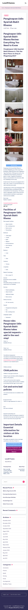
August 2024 (6, 531)
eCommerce (5, 567)
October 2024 (6, 526)
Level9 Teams (10, 459)
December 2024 (7, 520)
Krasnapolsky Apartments (9, 494)
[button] (8, 461)
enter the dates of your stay (10, 360)
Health (4, 573)
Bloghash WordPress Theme (16, 607)
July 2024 (5, 534)
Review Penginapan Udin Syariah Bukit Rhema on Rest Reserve (14, 449)
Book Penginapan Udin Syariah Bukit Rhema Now (14, 444)
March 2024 (6, 544)
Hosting (5, 576)
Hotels (6, 15)
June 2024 (5, 536)
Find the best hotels (16, 594)
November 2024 (7, 523)
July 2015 (5, 558)
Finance (5, 570)
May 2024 (5, 539)
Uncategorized (6, 581)
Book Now (14, 165)
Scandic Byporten (7, 500)
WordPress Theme (7, 584)
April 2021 (5, 555)
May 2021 (5, 553)
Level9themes (8, 3)
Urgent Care (6, 594)
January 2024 (6, 550)
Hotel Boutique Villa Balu (9, 497)
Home (3, 7)
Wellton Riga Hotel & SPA (9, 491)
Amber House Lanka (8, 504)
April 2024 (5, 542)
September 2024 (7, 528)
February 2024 (6, 547)
